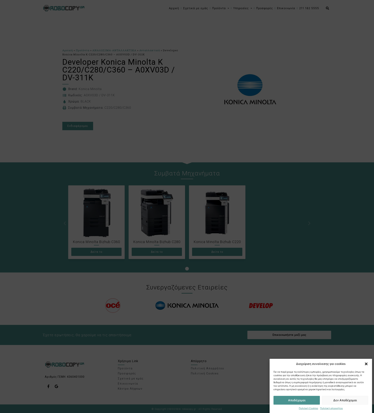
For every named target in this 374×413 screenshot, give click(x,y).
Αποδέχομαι (296, 400)
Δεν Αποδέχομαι (345, 400)
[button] (366, 364)
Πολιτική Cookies (308, 408)
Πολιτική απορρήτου (331, 408)
